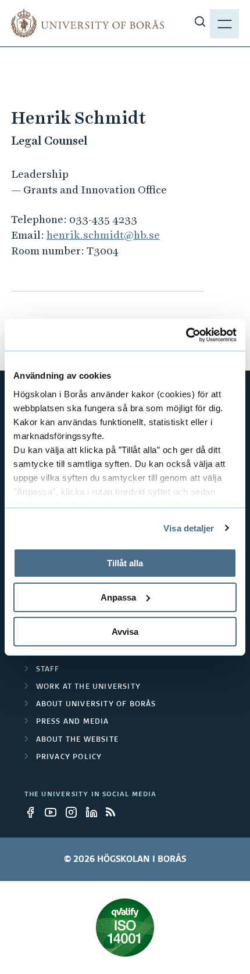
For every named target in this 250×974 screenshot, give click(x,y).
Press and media (72, 722)
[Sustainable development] (125, 927)
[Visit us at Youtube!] (54, 812)
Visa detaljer (188, 528)
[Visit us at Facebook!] (33, 812)
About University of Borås (96, 704)
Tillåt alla (125, 563)
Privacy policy (69, 757)
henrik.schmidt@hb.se (103, 235)
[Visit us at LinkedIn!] (94, 812)
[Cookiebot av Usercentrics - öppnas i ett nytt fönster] (186, 334)
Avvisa (125, 631)
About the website (77, 740)
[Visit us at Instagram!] (74, 812)
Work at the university (88, 687)
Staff (48, 670)
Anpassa (118, 597)
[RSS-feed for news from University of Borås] (115, 812)
